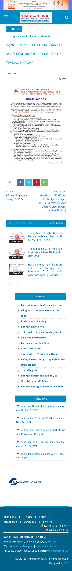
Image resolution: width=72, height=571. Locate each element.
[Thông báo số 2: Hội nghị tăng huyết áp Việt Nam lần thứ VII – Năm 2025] (17, 253)
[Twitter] (28, 182)
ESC (66, 563)
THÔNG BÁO (14, 28)
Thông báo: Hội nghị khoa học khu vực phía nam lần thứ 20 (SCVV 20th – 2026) (45, 236)
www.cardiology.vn (23, 546)
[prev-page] (11, 284)
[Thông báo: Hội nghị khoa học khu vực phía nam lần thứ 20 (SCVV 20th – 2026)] (17, 237)
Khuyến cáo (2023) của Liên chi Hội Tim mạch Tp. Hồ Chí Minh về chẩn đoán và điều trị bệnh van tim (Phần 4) (52, 203)
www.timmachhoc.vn (46, 546)
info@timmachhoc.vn (57, 550)
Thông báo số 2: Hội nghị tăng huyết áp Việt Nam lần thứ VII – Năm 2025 (45, 252)
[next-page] (17, 284)
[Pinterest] (36, 182)
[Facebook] (20, 182)
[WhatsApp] (44, 182)
